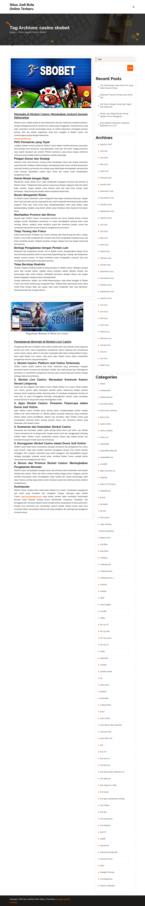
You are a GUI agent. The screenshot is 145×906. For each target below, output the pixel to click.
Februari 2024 (105, 338)
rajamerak (104, 658)
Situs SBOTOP (106, 738)
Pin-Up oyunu (105, 638)
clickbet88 (104, 444)
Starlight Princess (107, 872)
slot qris (103, 812)
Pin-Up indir (105, 631)
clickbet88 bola (106, 457)
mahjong (103, 558)
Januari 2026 (105, 184)
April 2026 (104, 171)
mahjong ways (106, 571)
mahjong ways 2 (107, 578)
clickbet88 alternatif (108, 451)
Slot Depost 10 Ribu (108, 785)
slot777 (103, 832)
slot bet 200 (105, 765)
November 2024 (107, 278)
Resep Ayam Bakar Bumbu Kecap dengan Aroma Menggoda (114, 115)
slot (101, 745)
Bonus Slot (104, 417)
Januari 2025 (105, 265)
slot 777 (103, 752)
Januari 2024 (105, 345)
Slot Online (104, 805)
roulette (103, 665)
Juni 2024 (104, 312)
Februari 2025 (105, 258)
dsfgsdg (103, 477)
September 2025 (107, 211)
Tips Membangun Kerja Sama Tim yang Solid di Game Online (116, 86)
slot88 (102, 839)
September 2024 (107, 291)
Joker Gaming (105, 524)
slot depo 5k (105, 778)
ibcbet (102, 497)
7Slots (102, 384)
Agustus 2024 (106, 298)
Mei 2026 (104, 164)
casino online (52, 334)
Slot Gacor (104, 792)
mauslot (103, 584)
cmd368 (103, 464)
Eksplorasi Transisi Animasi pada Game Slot (116, 96)
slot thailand (105, 825)
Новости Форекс (107, 886)
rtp (101, 678)
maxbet (103, 591)
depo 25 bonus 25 (107, 471)
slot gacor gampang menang (112, 799)
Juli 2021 (103, 352)
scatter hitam (105, 705)
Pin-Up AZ (104, 625)
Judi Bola (104, 544)
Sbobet (103, 692)
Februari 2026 (105, 178)
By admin (38, 108)
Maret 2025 (105, 251)
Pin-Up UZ (104, 645)
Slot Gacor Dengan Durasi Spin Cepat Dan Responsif (115, 105)
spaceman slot (106, 859)
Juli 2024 (103, 305)
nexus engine (105, 605)
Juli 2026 (103, 151)
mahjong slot (105, 564)
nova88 (103, 611)
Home (13, 32)
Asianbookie (105, 390)
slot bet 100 (105, 758)
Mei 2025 (104, 238)
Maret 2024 (105, 332)
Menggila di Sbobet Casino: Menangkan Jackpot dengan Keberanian (51, 116)
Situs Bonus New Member (111, 725)
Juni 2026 (104, 158)
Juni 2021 (104, 358)
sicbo (102, 712)
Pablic (102, 618)
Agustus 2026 (106, 144)
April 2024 (104, 325)
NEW (102, 598)
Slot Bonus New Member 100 (112, 772)
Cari (100, 59)
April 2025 (104, 245)
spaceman (104, 845)
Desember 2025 (106, 191)
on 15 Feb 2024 (26, 334)
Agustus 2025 (106, 218)
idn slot (103, 511)
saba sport (104, 685)
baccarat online (106, 404)
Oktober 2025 (106, 204)
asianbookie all (106, 397)
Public (102, 651)
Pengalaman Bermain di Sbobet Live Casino (42, 341)
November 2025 (107, 198)
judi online (104, 551)
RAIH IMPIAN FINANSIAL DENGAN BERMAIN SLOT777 (114, 124)
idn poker (104, 504)
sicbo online (105, 718)
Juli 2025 (103, 225)
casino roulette (106, 431)
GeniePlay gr (105, 491)
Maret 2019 (104, 365)
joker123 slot (105, 538)
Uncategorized (52, 108)
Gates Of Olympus (108, 484)
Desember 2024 (107, 271)
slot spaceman (106, 819)
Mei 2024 (104, 318)
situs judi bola (105, 732)
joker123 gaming (107, 531)
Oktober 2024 (106, 285)
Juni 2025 (104, 231)
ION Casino (104, 518)
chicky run (104, 437)
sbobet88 (104, 698)
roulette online (106, 671)
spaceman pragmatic (109, 852)
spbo (102, 865)
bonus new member (108, 410)
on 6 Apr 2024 (25, 108)
